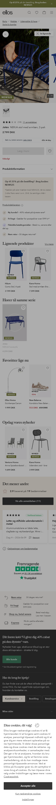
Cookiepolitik (11, 776)
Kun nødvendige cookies (28, 793)
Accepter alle (28, 785)
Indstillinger (28, 799)
